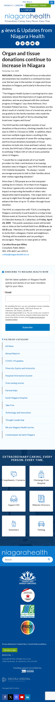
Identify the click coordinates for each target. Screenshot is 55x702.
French (8, 5)
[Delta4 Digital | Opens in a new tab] (16, 679)
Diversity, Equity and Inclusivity (20, 368)
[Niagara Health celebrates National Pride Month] (27, 627)
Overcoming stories (14, 383)
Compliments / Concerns (13, 480)
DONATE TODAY (38, 5)
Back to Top (6, 655)
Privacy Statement (9, 644)
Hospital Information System (18, 375)
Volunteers (14, 529)
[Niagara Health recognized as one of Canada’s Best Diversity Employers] (27, 578)
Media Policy (22, 644)
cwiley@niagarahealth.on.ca (15, 254)
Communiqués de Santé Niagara (20, 435)
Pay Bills (27, 2)
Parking (41, 529)
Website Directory (41, 505)
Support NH (13, 505)
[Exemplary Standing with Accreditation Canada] (27, 595)
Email (8, 292)
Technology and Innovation (18, 412)
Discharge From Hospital (41, 482)
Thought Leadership (14, 420)
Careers (18, 5)
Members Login (10, 650)
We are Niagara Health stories (19, 427)
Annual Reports (12, 353)
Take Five (9, 405)
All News (9, 346)
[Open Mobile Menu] (51, 2)
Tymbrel (16, 688)
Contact (28, 10)
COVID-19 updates (14, 361)
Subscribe (27, 327)
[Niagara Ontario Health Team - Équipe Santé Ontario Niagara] (27, 671)
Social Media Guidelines (37, 644)
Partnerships (11, 390)
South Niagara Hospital (16, 398)
